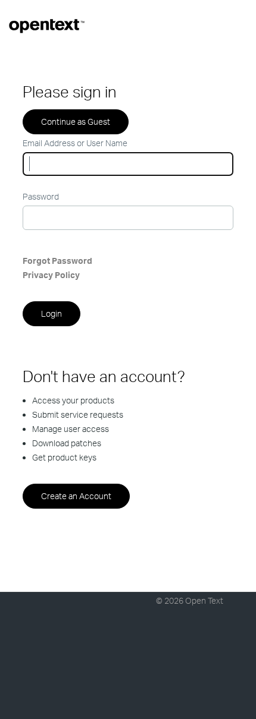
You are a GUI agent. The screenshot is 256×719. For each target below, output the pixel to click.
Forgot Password (57, 261)
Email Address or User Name (75, 143)
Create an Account (76, 496)
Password (41, 196)
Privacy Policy (51, 275)
